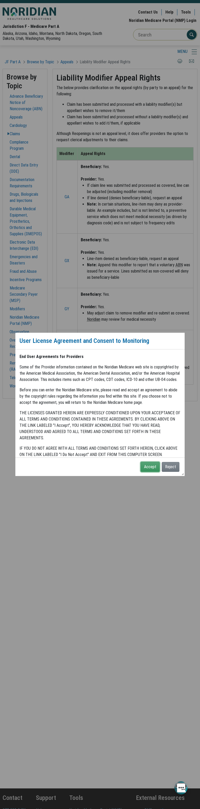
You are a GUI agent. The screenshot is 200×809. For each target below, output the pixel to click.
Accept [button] (150, 466)
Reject (170, 466)
